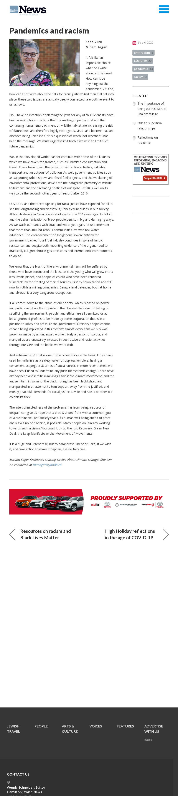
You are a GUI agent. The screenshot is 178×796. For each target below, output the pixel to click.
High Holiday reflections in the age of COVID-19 (130, 534)
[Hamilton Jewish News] (28, 10)
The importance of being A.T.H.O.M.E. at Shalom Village (152, 108)
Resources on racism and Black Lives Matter (45, 534)
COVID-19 (142, 61)
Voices (95, 726)
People (41, 726)
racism (140, 77)
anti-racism (143, 53)
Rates (148, 740)
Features (125, 726)
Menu (164, 9)
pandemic (143, 69)
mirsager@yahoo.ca (47, 465)
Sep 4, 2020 (145, 42)
